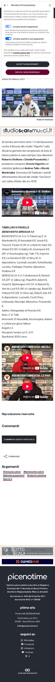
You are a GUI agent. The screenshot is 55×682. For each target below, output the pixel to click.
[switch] (8, 38)
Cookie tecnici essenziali (25, 27)
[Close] (50, 5)
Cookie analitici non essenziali (28, 39)
